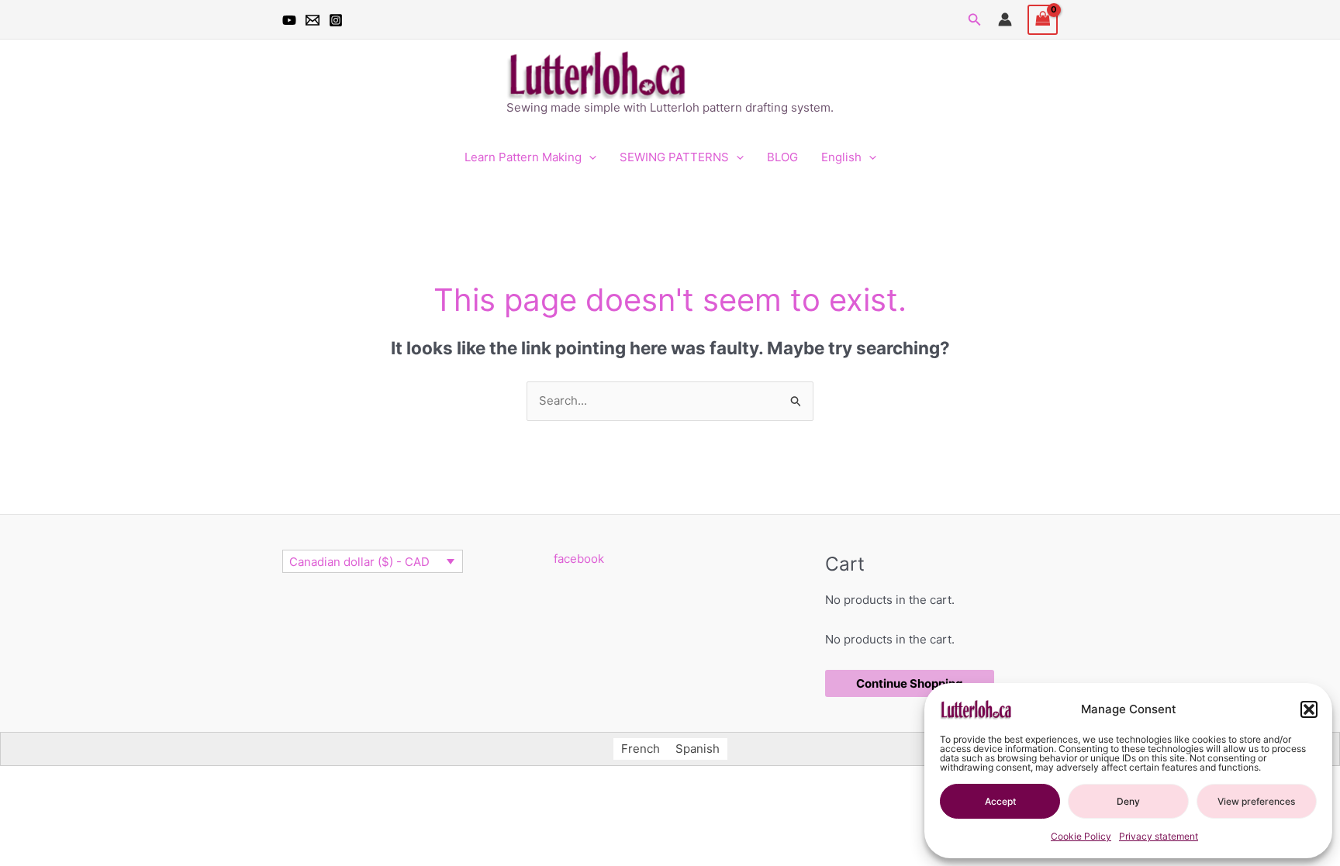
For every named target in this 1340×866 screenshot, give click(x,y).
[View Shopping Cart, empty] (1043, 20)
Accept (1000, 801)
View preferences (1256, 801)
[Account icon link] (1005, 19)
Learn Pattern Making (523, 157)
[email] (312, 20)
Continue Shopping (909, 683)
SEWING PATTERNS (674, 157)
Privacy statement (1158, 836)
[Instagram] (336, 20)
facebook (579, 558)
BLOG (782, 157)
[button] (1309, 709)
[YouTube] (289, 20)
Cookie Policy (1081, 836)
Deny (1128, 801)
